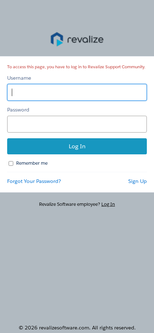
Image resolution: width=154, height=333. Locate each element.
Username (19, 78)
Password (18, 109)
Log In (108, 204)
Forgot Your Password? (34, 181)
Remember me (32, 163)
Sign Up (137, 181)
